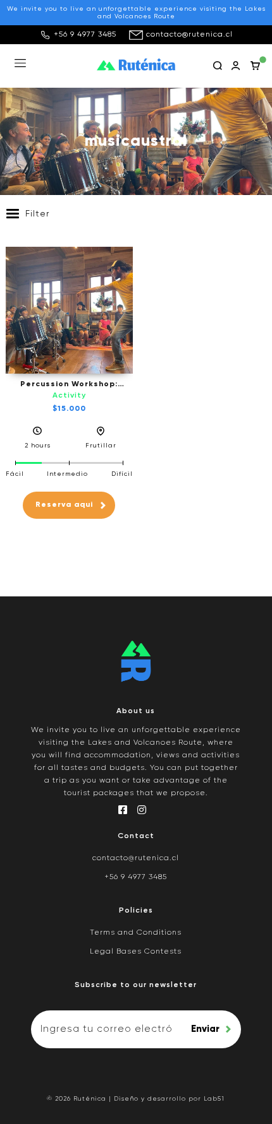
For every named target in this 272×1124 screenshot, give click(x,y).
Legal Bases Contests (136, 951)
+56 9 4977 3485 (85, 34)
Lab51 (214, 1099)
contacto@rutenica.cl (189, 34)
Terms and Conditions (136, 933)
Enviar (205, 1029)
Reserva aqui (64, 505)
